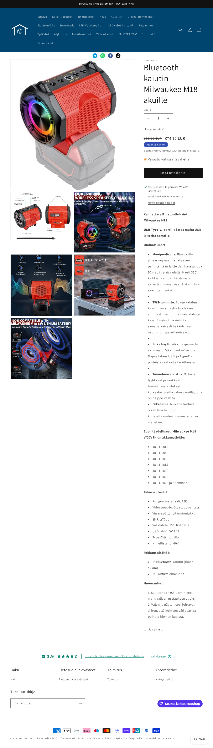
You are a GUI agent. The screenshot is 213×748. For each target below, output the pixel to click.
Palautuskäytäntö (47, 738)
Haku (13, 679)
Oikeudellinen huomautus (160, 738)
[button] (60, 34)
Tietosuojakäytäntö (72, 738)
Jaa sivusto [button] (156, 629)
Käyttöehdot (94, 738)
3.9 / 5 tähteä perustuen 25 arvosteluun (114, 656)
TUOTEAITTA (26, 738)
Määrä (147, 110)
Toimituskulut (169, 150)
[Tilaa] (80, 703)
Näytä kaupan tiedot (161, 203)
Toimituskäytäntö (114, 738)
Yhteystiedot (164, 679)
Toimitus (113, 679)
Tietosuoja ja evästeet (73, 679)
